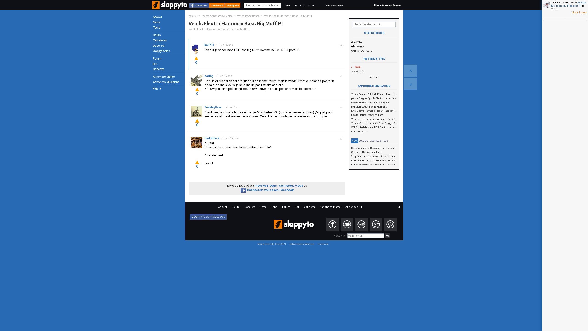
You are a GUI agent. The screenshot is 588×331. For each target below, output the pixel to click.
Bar (155, 64)
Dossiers (158, 45)
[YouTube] (361, 224)
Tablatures (160, 40)
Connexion (201, 5)
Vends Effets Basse (248, 15)
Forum (157, 58)
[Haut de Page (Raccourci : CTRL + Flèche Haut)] (410, 71)
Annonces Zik (353, 206)
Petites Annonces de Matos (217, 15)
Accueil (157, 17)
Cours (157, 35)
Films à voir (323, 244)
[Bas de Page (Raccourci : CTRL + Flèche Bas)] (410, 84)
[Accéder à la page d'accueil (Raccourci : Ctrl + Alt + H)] (170, 7)
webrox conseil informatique (302, 244)
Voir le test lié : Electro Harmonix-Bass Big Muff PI (219, 29)
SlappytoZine (161, 51)
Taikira (555, 2)
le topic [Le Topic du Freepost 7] (569, 4)
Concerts (158, 69)
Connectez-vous (291, 185)
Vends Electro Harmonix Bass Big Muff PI (288, 15)
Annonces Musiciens (166, 82)
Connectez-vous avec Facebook (270, 190)
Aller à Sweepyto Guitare (387, 5)
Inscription (233, 5)
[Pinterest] (390, 224)
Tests (156, 27)
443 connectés (334, 5)
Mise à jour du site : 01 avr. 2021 (272, 244)
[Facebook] (332, 224)
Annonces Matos (164, 76)
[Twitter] (347, 224)
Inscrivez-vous (266, 185)
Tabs (371, 141)
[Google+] (376, 224)
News (156, 22)
